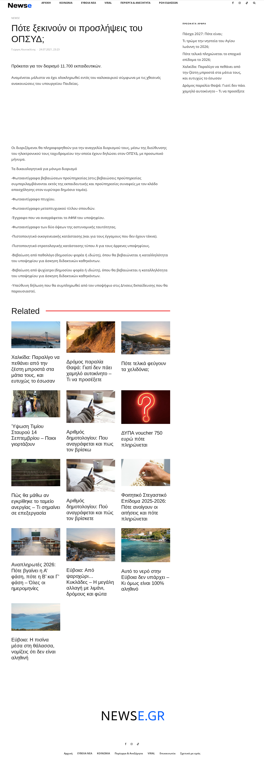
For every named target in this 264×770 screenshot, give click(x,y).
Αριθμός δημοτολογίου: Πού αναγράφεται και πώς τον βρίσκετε (89, 509)
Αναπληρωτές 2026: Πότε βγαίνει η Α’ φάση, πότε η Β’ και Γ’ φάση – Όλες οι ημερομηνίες (35, 576)
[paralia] (35, 617)
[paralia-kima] (145, 545)
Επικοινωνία (168, 753)
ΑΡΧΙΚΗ (46, 3)
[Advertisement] (42, 116)
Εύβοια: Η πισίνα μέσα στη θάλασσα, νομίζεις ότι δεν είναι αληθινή (33, 648)
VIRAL (108, 3)
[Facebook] (233, 5)
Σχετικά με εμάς (190, 753)
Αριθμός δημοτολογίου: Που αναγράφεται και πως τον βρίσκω (89, 440)
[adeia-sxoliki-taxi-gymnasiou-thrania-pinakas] (35, 542)
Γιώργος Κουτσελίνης (23, 49)
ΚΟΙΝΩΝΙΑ (65, 3)
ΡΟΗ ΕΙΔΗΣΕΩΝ (168, 3)
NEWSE (15, 18)
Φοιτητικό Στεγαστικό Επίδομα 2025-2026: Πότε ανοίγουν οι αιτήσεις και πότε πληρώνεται (143, 507)
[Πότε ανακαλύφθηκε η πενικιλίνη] (145, 472)
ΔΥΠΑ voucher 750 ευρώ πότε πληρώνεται (141, 439)
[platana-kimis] (145, 337)
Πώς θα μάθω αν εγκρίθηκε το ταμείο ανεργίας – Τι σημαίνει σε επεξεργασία (35, 504)
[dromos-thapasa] (90, 336)
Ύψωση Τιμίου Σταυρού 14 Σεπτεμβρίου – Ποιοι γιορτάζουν (33, 435)
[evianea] (35, 472)
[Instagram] (239, 5)
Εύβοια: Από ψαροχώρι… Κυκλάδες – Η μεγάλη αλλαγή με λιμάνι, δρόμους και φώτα (90, 582)
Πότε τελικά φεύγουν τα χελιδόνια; (143, 366)
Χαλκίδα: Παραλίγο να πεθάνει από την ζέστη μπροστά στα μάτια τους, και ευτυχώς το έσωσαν (35, 369)
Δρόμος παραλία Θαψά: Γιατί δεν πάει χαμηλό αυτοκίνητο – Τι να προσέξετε (89, 370)
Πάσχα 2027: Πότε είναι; (203, 33)
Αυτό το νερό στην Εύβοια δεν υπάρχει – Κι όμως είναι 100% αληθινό (145, 580)
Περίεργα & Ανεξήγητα (135, 3)
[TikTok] (247, 5)
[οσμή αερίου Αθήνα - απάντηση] (145, 407)
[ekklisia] (35, 403)
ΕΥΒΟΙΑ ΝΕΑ (88, 3)
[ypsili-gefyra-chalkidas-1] (35, 334)
